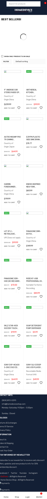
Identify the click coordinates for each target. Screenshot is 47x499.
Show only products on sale (17, 56)
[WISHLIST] (18, 109)
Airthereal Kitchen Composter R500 (34, 92)
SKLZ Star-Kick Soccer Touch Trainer (11, 328)
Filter (6, 61)
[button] (9, 108)
